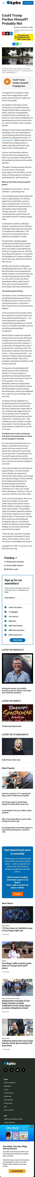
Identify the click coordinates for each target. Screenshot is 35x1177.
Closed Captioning (9, 1122)
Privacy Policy (8, 1103)
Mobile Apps (7, 1096)
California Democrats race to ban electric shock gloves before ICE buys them (17, 1043)
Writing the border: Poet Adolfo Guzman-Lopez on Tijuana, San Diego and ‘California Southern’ (16, 690)
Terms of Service (9, 1110)
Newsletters (7, 1086)
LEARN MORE (17, 1171)
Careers (6, 1089)
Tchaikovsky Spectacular (12, 726)
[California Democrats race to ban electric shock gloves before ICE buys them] (17, 1027)
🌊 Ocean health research (13, 565)
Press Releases (8, 1100)
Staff (5, 1106)
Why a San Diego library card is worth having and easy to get (16, 820)
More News (7, 903)
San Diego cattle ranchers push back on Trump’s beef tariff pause (16, 965)
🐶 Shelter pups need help (14, 562)
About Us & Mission (10, 1082)
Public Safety (5, 1038)
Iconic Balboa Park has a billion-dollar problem (17, 812)
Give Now (28, 3)
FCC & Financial (8, 1093)
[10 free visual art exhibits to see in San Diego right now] (17, 914)
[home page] (14, 3)
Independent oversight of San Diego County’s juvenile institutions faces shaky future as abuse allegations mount (16, 1004)
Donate (17, 894)
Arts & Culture (6, 926)
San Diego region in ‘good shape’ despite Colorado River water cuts (15, 803)
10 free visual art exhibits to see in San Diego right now (17, 929)
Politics (4, 961)
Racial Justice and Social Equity (11, 998)
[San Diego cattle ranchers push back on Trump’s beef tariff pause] (17, 949)
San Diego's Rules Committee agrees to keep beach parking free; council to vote (17, 830)
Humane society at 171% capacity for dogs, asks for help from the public (16, 794)
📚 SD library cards (11, 569)
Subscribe (17, 640)
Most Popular (8, 768)
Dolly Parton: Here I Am (11, 760)
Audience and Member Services (13, 1119)
